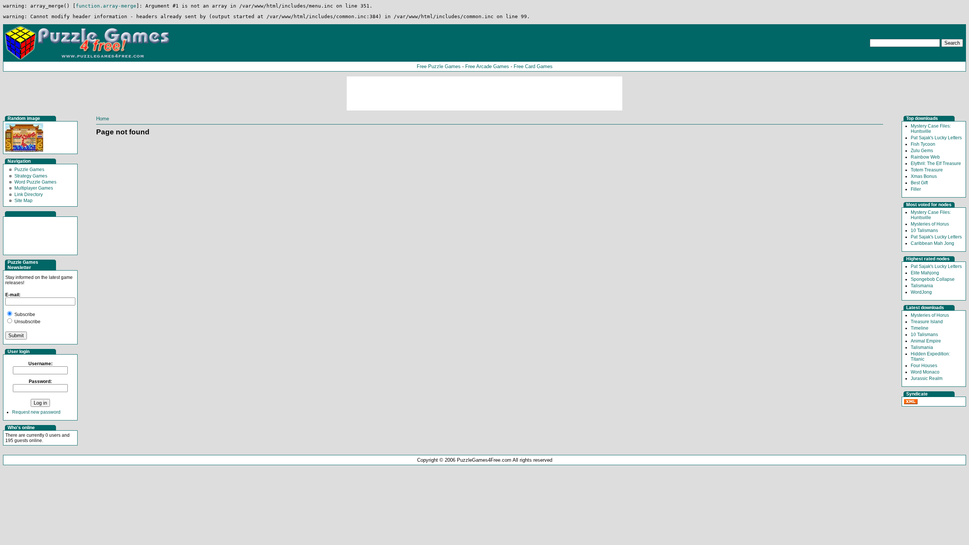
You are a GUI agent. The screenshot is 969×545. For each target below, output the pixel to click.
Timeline (919, 328)
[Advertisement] (484, 93)
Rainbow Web (925, 157)
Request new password (36, 412)
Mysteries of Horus (930, 224)
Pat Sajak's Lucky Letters (936, 137)
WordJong (921, 292)
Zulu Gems (922, 150)
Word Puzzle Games (35, 182)
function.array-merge (106, 6)
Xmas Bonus (924, 176)
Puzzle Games (29, 169)
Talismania (922, 285)
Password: (40, 381)
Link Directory (28, 194)
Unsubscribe (27, 321)
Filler (916, 189)
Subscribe (24, 314)
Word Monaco (925, 372)
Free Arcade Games (487, 66)
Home (102, 118)
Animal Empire (926, 341)
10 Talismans (924, 230)
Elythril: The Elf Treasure (936, 163)
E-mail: (12, 294)
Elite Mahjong (925, 273)
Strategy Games (30, 176)
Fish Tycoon (923, 144)
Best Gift (919, 182)
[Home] (88, 59)
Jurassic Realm (927, 378)
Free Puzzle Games (439, 66)
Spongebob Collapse (933, 279)
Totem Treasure (927, 170)
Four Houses (924, 365)
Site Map (23, 200)
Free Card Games (533, 66)
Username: (40, 363)
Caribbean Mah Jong (932, 243)
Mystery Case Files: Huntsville (931, 128)
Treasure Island (927, 321)
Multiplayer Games (33, 188)
